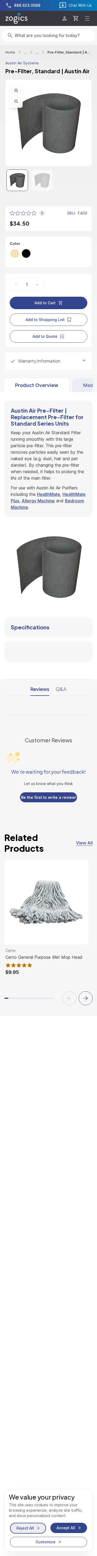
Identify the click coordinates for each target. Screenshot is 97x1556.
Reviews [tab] (39, 689)
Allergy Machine (38, 500)
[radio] (15, 253)
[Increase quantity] (37, 284)
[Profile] (64, 18)
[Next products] (86, 998)
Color (15, 243)
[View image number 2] (42, 180)
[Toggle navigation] (87, 18)
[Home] (16, 18)
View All (84, 843)
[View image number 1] (17, 180)
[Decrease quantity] (16, 284)
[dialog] (48, 1520)
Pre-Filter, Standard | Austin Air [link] (69, 52)
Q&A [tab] (61, 689)
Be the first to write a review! (48, 797)
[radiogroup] (48, 253)
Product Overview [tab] (36, 385)
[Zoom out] (16, 101)
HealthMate (48, 494)
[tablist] (48, 385)
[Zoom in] (16, 90)
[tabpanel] (48, 527)
